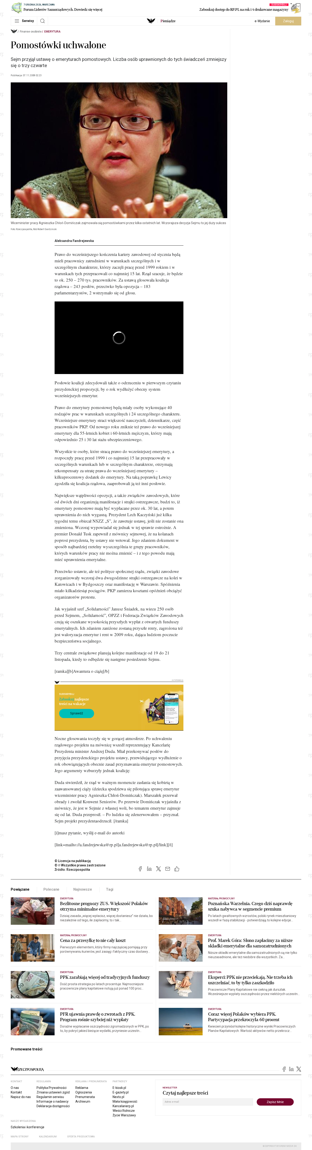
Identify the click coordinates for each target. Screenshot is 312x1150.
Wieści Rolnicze (124, 1110)
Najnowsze (82, 889)
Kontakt (16, 1092)
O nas (15, 1088)
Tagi (109, 889)
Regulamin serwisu (50, 1097)
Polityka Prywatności (51, 1088)
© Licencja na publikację (73, 861)
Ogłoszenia (83, 1092)
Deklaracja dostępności (53, 1106)
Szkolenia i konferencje (27, 1127)
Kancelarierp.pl (123, 1106)
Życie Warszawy (124, 1115)
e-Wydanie (262, 21)
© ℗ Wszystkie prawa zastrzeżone (80, 865)
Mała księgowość (125, 1101)
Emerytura (52, 31)
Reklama (81, 1088)
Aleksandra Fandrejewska (74, 241)
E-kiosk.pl (119, 1088)
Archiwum (82, 1101)
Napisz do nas (21, 1097)
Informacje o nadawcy (53, 1101)
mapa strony (20, 1136)
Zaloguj (288, 21)
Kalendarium (48, 1136)
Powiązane (20, 889)
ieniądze (168, 21)
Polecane (51, 889)
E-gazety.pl (121, 1092)
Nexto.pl (118, 1097)
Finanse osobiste (31, 31)
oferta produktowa (81, 1136)
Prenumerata (85, 1097)
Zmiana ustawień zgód (53, 1092)
